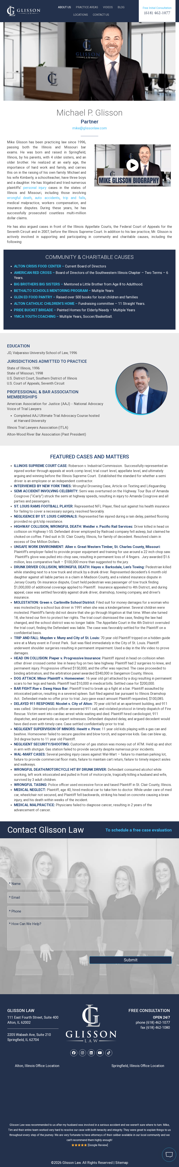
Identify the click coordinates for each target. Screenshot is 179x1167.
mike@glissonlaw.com (89, 128)
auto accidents (47, 198)
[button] (132, 165)
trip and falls (74, 198)
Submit (130, 960)
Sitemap (121, 1163)
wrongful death (19, 198)
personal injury (34, 188)
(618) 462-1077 (157, 13)
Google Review (98, 1145)
